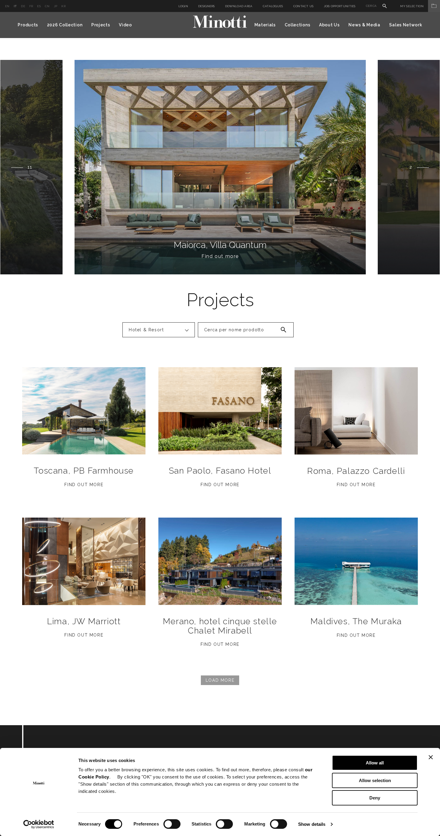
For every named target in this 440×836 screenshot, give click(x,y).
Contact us (303, 6)
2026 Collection (65, 24)
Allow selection (375, 780)
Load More (220, 680)
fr (31, 6)
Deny (374, 797)
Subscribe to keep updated (93, 758)
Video (125, 24)
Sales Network (405, 24)
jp (55, 6)
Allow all (375, 762)
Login (183, 6)
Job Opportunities (340, 6)
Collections (297, 24)
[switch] (171, 824)
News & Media (364, 24)
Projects (100, 24)
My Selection (412, 6)
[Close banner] (431, 757)
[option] (220, 167)
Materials (265, 24)
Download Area (239, 6)
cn (47, 6)
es (39, 6)
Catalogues (273, 6)
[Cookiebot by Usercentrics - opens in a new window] (39, 824)
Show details (311, 824)
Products (28, 24)
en (7, 6)
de (23, 6)
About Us (329, 24)
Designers (206, 6)
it (15, 6)
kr (63, 6)
